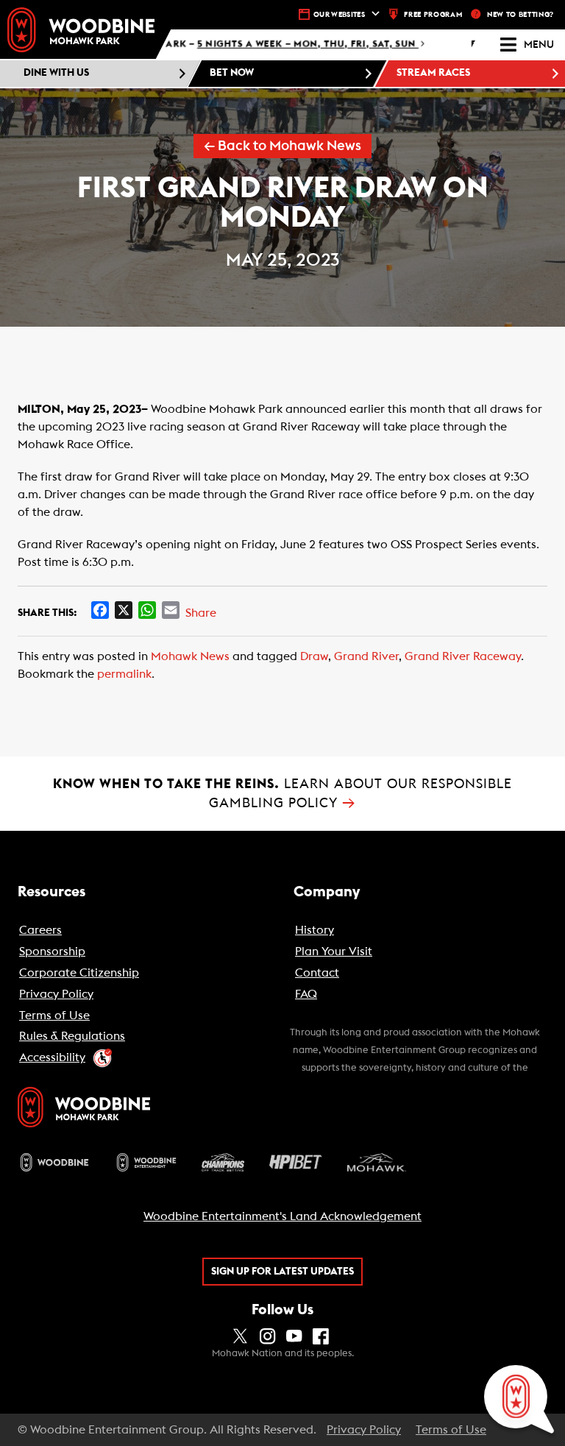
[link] (80, 29)
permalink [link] (124, 674)
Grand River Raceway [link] (463, 656)
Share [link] (200, 613)
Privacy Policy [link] (364, 1430)
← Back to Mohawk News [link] (282, 146)
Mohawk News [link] (190, 656)
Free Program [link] (433, 14)
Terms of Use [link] (451, 1430)
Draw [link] (314, 656)
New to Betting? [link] (520, 14)
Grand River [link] (366, 656)
